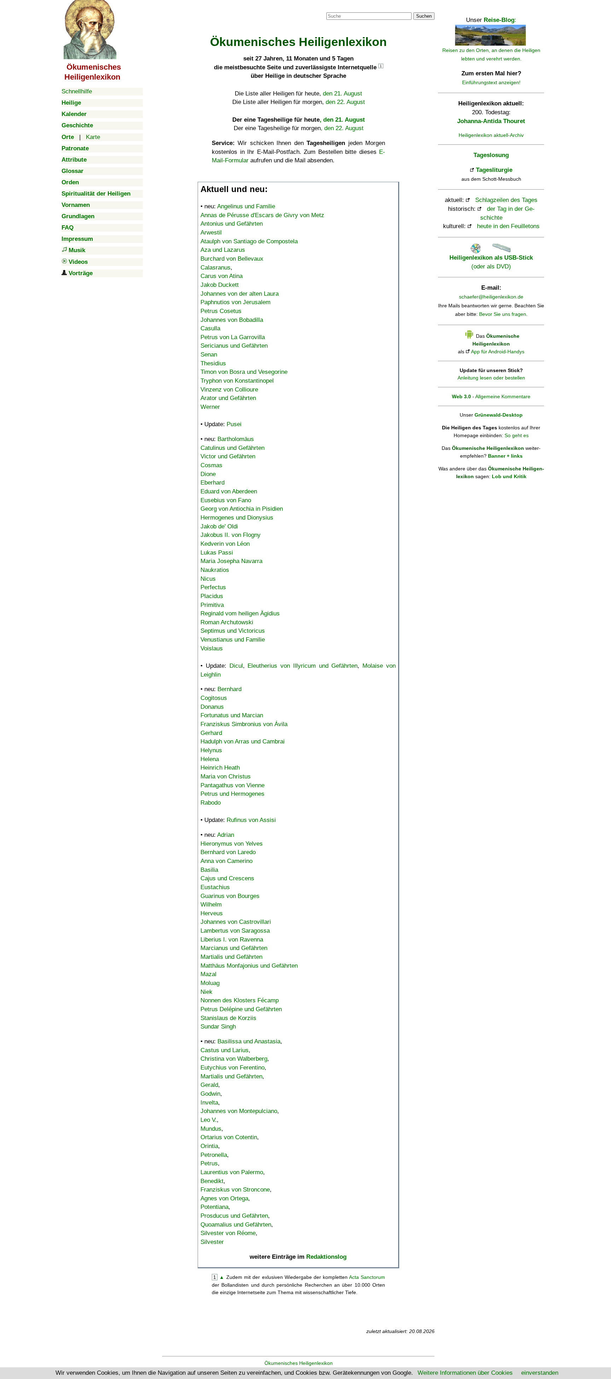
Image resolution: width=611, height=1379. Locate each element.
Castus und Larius (224, 1050)
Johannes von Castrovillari (235, 922)
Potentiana (214, 1207)
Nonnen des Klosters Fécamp (239, 1000)
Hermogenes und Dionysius (236, 517)
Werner (210, 407)
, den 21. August (342, 119)
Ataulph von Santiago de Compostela (249, 241)
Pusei (234, 424)
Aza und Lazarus (222, 250)
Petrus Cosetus (221, 311)
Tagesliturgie (494, 170)
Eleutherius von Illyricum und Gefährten (302, 665)
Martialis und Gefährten (231, 957)
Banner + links (505, 456)
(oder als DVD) (491, 262)
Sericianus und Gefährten (234, 345)
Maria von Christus (225, 776)
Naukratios (214, 570)
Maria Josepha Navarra (231, 561)
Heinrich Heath (220, 767)
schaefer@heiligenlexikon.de (491, 297)
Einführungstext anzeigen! (491, 82)
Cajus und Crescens (227, 878)
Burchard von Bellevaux (231, 258)
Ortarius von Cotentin (228, 1137)
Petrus (209, 1163)
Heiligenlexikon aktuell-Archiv (491, 135)
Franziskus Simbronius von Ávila (243, 724)
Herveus (211, 913)
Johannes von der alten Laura (239, 293)
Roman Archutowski (226, 622)
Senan (208, 354)
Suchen (424, 16)
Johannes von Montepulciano (238, 1111)
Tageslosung (491, 155)
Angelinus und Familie (246, 206)
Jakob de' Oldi (219, 526)
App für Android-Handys (497, 351)
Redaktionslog (326, 1256)
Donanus (212, 706)
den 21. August (342, 93)
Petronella (213, 1155)
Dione (208, 474)
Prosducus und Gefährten (234, 1215)
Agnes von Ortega (224, 1198)
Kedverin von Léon (225, 543)
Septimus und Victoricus (232, 630)
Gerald (209, 1085)
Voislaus (211, 648)
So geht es (517, 435)
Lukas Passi (216, 552)
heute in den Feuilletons (508, 226)
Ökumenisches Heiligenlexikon (298, 1363)
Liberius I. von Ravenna (231, 939)
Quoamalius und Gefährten (235, 1224)
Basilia (209, 870)
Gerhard (211, 733)
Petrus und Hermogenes (232, 793)
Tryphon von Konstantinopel (237, 380)
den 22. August (345, 102)
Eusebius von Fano (225, 500)
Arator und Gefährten (228, 398)
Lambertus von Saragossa (235, 930)
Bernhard (229, 689)
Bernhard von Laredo (228, 852)
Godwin (210, 1093)
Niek (206, 992)
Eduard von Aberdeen (228, 491)
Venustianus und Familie (232, 639)
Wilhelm (211, 904)
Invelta (209, 1102)
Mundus (210, 1128)
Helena (209, 759)
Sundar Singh (218, 1026)
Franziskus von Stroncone (235, 1189)
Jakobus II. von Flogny (230, 535)
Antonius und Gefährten (231, 223)
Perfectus (213, 587)
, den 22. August (342, 128)
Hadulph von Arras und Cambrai (242, 741)
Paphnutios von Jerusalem (235, 302)
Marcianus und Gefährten (233, 948)
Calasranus (215, 267)
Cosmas (211, 465)
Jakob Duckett (219, 285)
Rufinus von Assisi (251, 820)
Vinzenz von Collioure (229, 389)
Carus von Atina (221, 276)
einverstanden (539, 1372)
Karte (93, 137)
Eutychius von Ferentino (232, 1067)
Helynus (211, 750)
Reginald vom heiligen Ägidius (240, 613)
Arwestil (211, 232)
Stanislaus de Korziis (228, 1018)
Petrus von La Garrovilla (232, 337)
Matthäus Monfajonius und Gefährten (249, 965)
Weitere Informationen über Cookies (465, 1372)
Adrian (225, 835)
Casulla (210, 328)
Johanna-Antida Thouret (491, 121)
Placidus (211, 596)
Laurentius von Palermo (231, 1172)
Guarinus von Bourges (230, 896)
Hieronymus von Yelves (231, 843)
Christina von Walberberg (233, 1058)
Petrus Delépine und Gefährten (241, 1009)
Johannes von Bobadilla (231, 320)
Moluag (210, 983)
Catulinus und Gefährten (232, 448)
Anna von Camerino (226, 861)
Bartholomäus (235, 439)
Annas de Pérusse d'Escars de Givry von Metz (262, 215)
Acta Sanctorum (367, 1277)
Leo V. (208, 1120)
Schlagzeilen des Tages (506, 200)
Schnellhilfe (77, 91)
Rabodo (210, 802)
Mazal (208, 974)
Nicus (208, 578)
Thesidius (213, 363)
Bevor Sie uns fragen (502, 314)
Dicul (236, 665)
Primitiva (212, 605)
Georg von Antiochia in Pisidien (241, 508)
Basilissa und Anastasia (248, 1041)
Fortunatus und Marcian (231, 715)
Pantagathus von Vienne (232, 785)
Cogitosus (213, 698)
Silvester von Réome (228, 1233)
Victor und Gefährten (227, 456)
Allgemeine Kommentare (502, 396)
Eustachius (215, 887)
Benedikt (211, 1181)
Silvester (212, 1242)
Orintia (209, 1146)
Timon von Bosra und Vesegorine (243, 372)
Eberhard (212, 482)
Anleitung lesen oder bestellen (491, 378)
